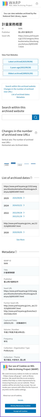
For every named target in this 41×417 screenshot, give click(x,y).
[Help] (36, 132)
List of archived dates (20, 94)
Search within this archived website (20, 86)
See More (20, 239)
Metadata (21, 97)
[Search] (35, 117)
